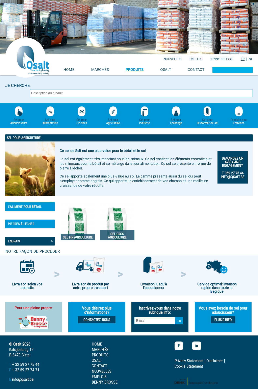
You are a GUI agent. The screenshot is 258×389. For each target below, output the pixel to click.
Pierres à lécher (21, 224)
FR (242, 59)
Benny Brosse (221, 59)
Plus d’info (223, 320)
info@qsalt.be (23, 379)
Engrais (30, 241)
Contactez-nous (96, 320)
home (68, 69)
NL (251, 59)
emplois (195, 59)
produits (135, 69)
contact (196, 69)
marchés (100, 69)
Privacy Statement (189, 360)
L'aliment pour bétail (25, 207)
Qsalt (165, 69)
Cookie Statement (189, 366)
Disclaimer (214, 360)
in (196, 345)
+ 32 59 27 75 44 (25, 364)
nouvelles (172, 59)
